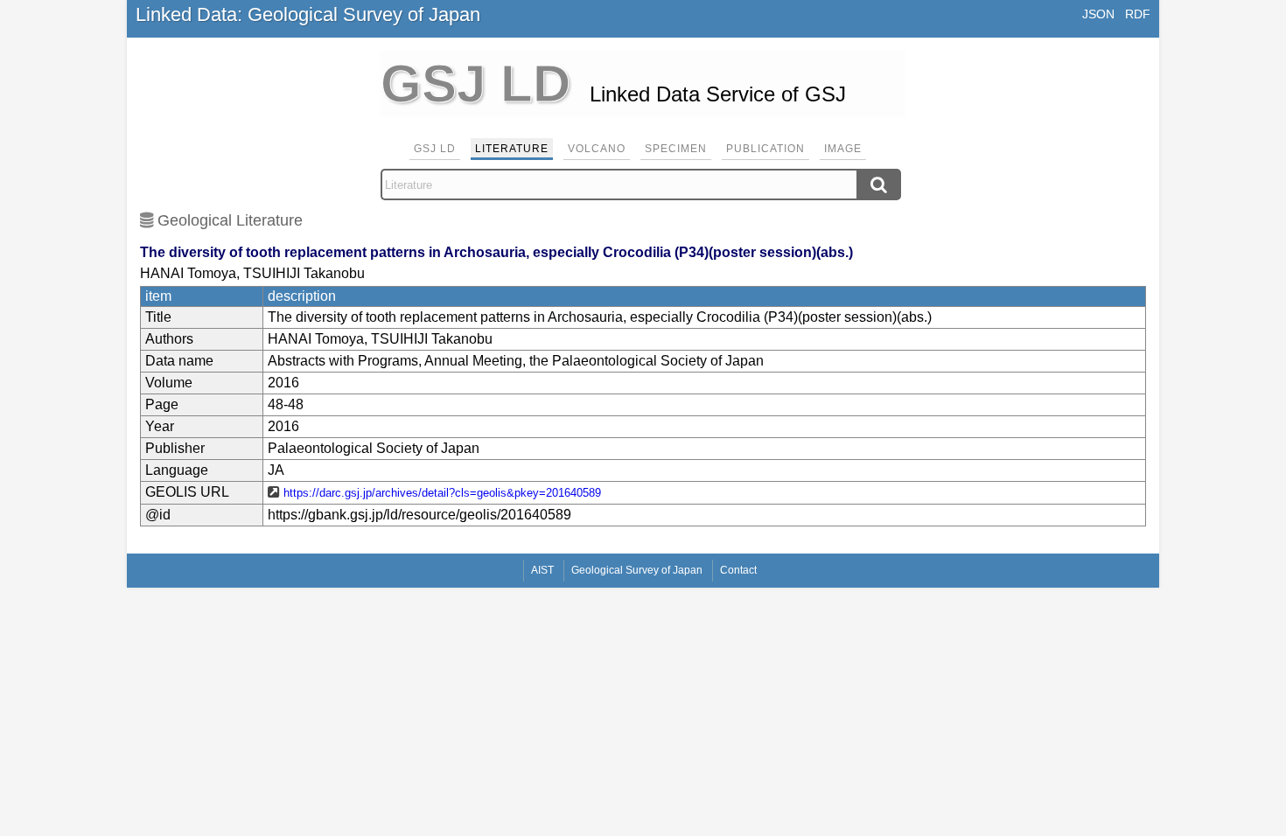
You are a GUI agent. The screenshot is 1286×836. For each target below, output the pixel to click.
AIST (542, 570)
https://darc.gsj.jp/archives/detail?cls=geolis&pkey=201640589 (442, 492)
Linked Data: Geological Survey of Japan (308, 14)
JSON (1098, 14)
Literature (512, 149)
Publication (765, 149)
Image (843, 149)
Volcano (597, 149)
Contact (738, 570)
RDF (1137, 14)
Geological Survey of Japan (636, 570)
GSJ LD (435, 149)
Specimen (676, 149)
